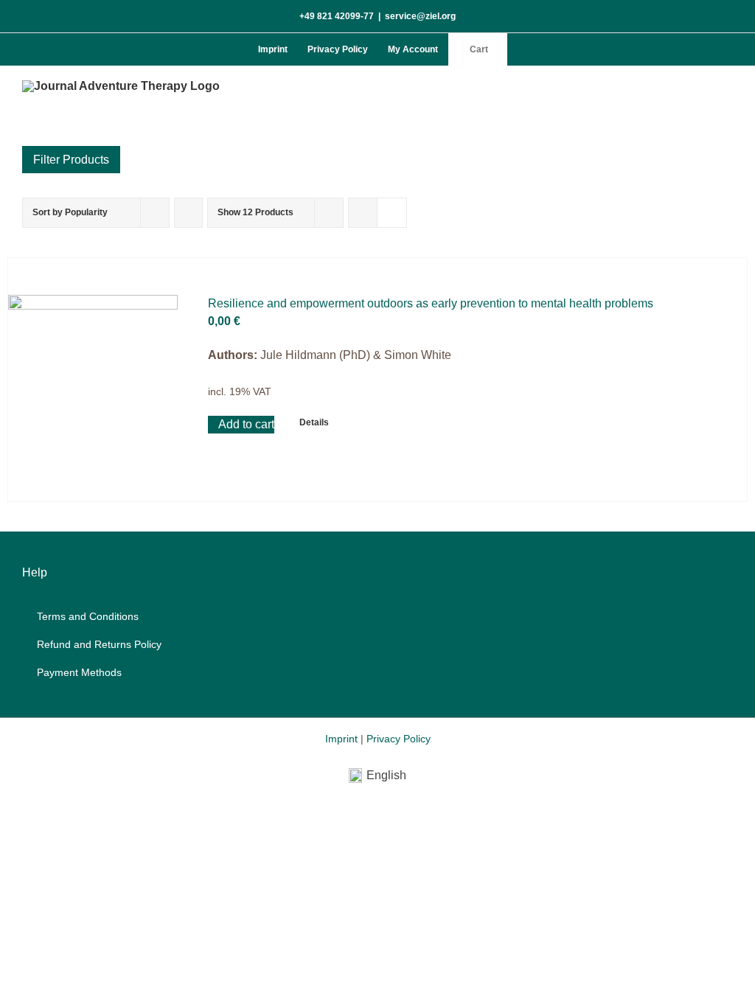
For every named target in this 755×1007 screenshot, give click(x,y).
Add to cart (246, 424)
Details (314, 422)
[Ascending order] (188, 213)
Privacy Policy (398, 739)
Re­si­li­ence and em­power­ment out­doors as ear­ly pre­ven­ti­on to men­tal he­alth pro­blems (430, 303)
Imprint (341, 739)
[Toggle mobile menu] (727, 88)
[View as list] (392, 212)
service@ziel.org (420, 16)
